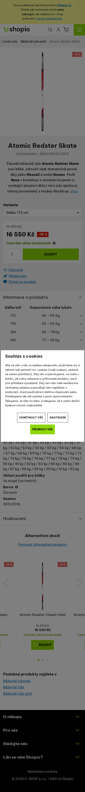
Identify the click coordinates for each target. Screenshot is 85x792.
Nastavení (58, 417)
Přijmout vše (42, 429)
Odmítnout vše (31, 417)
